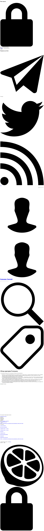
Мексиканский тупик (3, 421)
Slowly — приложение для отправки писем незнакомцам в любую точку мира (11, 423)
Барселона (1, 431)
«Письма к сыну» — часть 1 (4, 428)
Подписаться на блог (3, 416)
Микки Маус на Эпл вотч (4, 437)
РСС (10, 441)
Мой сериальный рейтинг (4, 434)
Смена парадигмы (3, 425)
